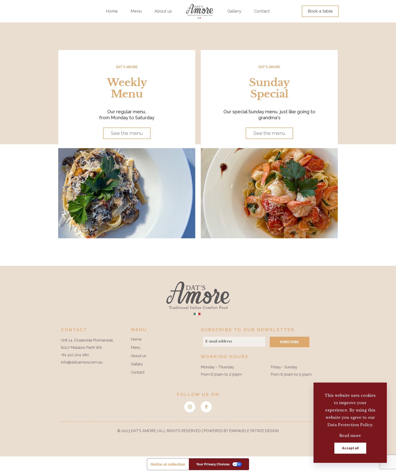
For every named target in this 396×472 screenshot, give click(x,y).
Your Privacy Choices (213, 464)
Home (136, 339)
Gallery (137, 364)
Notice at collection (168, 464)
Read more (350, 435)
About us (138, 356)
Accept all (350, 448)
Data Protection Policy (349, 424)
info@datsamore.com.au (81, 362)
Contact (138, 372)
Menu (135, 347)
